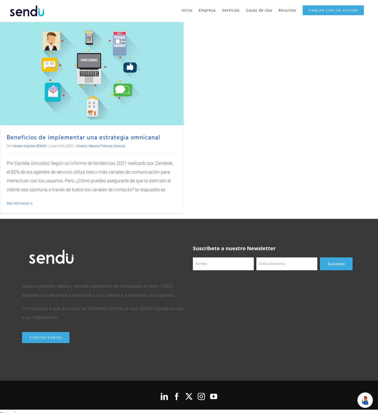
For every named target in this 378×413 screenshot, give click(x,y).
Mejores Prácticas (101, 146)
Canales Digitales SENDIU (29, 146)
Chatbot (81, 146)
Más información (18, 203)
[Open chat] (365, 400)
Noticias (119, 146)
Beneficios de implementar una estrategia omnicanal (83, 138)
